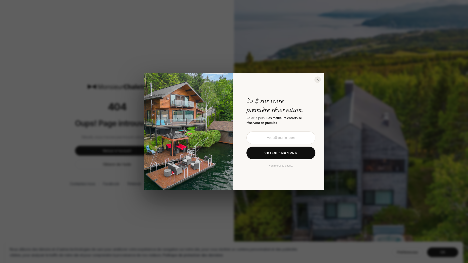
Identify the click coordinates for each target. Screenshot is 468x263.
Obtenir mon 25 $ (280, 152)
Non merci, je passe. (281, 165)
